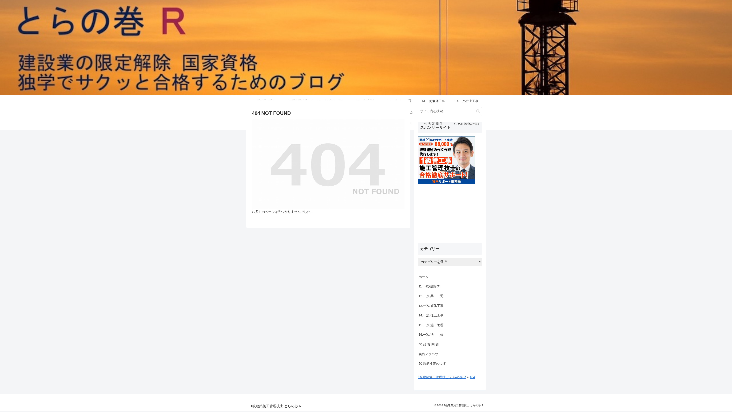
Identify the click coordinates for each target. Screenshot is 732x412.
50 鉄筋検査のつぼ (432, 363)
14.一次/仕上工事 (431, 315)
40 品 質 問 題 (429, 344)
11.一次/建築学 (431, 286)
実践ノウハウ (428, 354)
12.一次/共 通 (431, 296)
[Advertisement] (450, 210)
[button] (478, 111)
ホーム (423, 277)
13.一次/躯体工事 (431, 306)
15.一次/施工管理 (431, 325)
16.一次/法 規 (431, 334)
